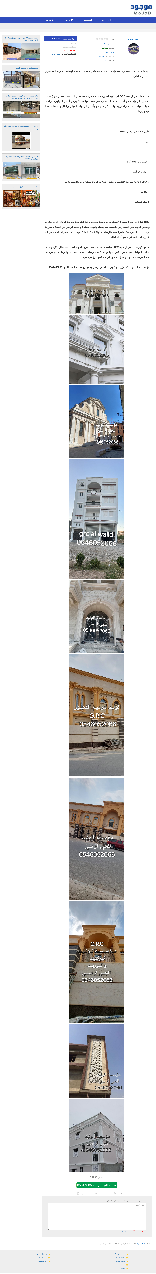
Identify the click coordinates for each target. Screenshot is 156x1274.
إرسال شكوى (43, 1261)
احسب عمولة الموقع (119, 1254)
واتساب (120, 1194)
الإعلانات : (109, 52)
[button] (105, 20)
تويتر (101, 1194)
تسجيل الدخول (56, 54)
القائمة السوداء (141, 1243)
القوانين (123, 1264)
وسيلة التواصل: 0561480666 (97, 1185)
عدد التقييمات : (109, 44)
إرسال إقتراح (43, 1257)
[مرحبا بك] (142, 9)
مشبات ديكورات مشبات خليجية (27, 68)
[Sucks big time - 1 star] (97, 39)
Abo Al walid (133, 39)
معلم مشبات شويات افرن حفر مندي (25, 187)
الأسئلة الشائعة (120, 1261)
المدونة (123, 1268)
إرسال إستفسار (42, 1254)
